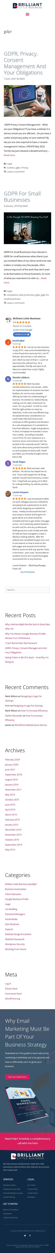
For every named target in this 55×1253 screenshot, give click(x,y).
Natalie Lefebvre (21, 377)
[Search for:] (27, 589)
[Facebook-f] (30, 1236)
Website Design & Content (18, 934)
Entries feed (11, 988)
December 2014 (13, 829)
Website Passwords (14, 939)
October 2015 (12, 799)
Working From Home (15, 949)
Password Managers (15, 914)
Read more (9, 155)
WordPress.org (12, 998)
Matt (7, 705)
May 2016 (10, 794)
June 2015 (10, 804)
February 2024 (12, 759)
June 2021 (10, 769)
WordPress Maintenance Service (31, 725)
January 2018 (11, 784)
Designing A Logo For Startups (28, 705)
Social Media (11, 919)
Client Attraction (13, 894)
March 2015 (11, 814)
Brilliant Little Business (26, 318)
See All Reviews (27, 572)
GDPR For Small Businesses (22, 196)
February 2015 (12, 819)
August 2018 (11, 779)
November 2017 (13, 789)
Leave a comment (16, 171)
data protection (26, 294)
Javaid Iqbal (18, 340)
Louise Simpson (21, 492)
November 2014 (13, 834)
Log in (8, 983)
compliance (12, 294)
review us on (21, 334)
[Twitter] (25, 1236)
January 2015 (11, 824)
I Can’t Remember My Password (21, 643)
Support (9, 929)
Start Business (12, 924)
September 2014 (13, 844)
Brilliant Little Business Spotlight (21, 884)
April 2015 (10, 809)
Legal (9, 163)
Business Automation (15, 889)
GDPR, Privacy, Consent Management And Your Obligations (25, 63)
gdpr (18, 167)
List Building (11, 909)
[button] (27, 14)
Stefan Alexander (13, 715)
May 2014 (10, 849)
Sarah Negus (19, 461)
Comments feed (13, 993)
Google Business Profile (17, 899)
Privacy (24, 167)
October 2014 (12, 839)
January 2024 (11, 764)
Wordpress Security (15, 944)
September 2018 (13, 774)
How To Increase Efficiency (34, 710)
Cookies (11, 167)
